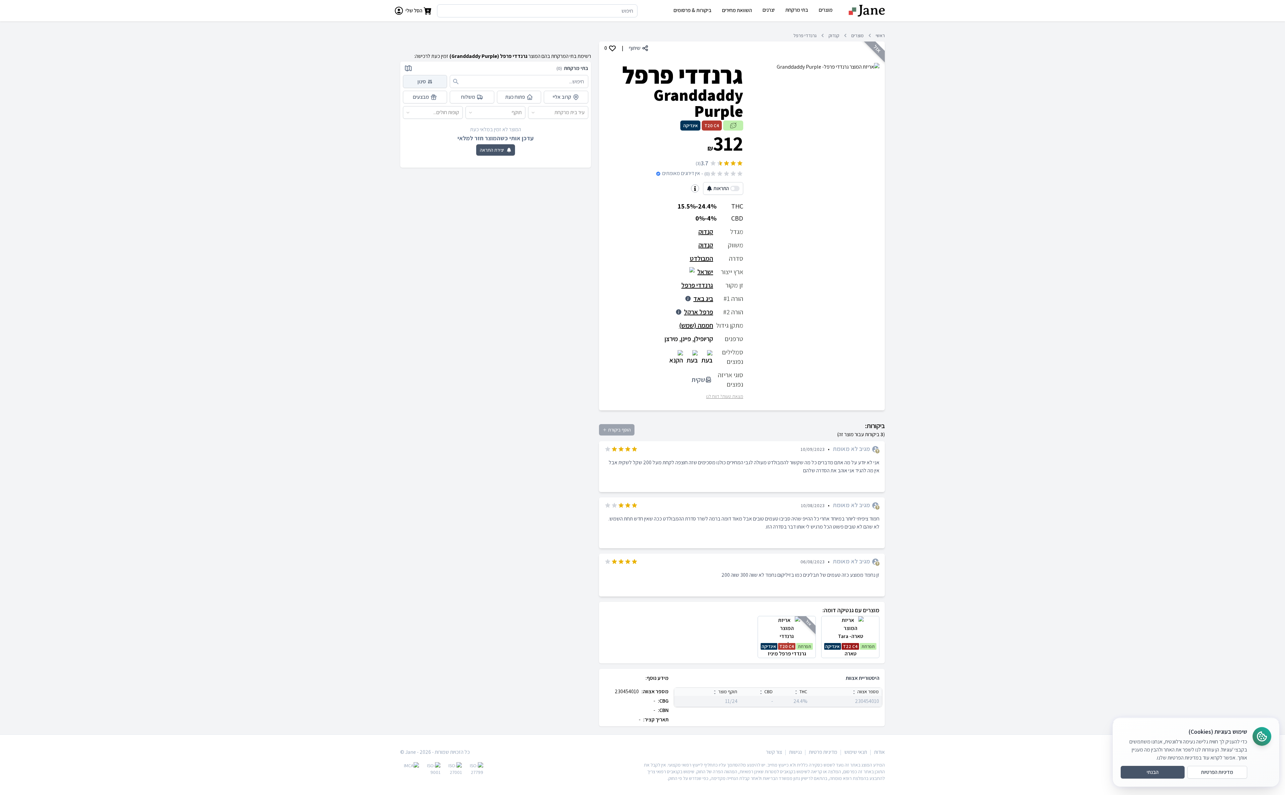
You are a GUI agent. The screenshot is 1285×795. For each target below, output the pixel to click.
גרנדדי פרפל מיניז (786, 650)
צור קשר (774, 752)
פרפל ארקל (698, 312)
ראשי (880, 35)
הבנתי (1153, 772)
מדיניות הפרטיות (1217, 772)
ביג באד (703, 298)
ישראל (705, 271)
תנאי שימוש (855, 752)
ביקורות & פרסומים (692, 10)
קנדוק (834, 35)
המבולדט (701, 258)
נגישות (795, 752)
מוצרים (857, 35)
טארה (850, 650)
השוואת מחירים (737, 10)
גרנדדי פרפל (805, 35)
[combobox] (584, 112)
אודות (879, 752)
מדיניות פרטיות (823, 752)
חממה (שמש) (696, 325)
